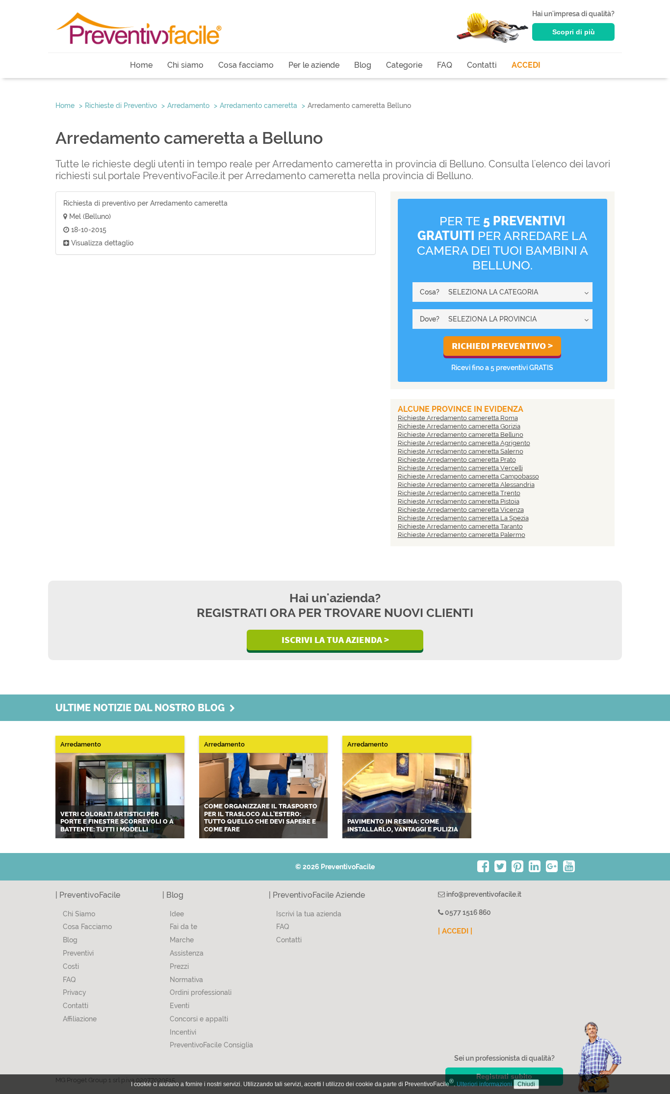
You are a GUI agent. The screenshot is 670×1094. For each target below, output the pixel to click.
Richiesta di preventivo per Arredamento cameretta (145, 203)
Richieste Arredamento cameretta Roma (458, 418)
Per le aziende (313, 65)
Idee (177, 914)
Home (141, 65)
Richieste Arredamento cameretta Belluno (460, 434)
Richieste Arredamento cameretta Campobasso (468, 476)
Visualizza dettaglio (101, 243)
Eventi (179, 1006)
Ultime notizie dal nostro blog (142, 708)
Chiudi (526, 1084)
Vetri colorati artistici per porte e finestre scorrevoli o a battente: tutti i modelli (117, 821)
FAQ (444, 65)
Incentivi (183, 1032)
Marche (182, 940)
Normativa (186, 980)
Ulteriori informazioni (484, 1084)
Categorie (404, 65)
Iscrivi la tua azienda (308, 914)
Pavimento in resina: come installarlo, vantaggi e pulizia (402, 825)
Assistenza (187, 953)
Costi (71, 966)
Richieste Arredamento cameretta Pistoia (458, 501)
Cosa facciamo (246, 65)
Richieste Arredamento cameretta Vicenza (461, 509)
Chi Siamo (79, 914)
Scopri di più (573, 32)
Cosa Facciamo (87, 927)
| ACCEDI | (455, 931)
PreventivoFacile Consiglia (211, 1045)
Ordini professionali (201, 992)
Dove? (429, 319)
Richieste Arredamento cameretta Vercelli (460, 468)
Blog (362, 65)
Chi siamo (185, 65)
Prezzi (179, 966)
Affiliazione (80, 1019)
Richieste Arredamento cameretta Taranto (460, 526)
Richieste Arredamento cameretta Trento (459, 493)
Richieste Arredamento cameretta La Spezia (463, 518)
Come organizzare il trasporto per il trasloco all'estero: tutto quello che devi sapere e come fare (260, 817)
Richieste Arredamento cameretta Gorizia (459, 426)
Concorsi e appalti (199, 1019)
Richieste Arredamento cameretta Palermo (461, 534)
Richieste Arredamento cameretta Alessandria (466, 484)
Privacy (74, 992)
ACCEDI (526, 65)
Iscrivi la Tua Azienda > (335, 639)
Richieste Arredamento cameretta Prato (457, 459)
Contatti (482, 65)
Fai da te (183, 927)
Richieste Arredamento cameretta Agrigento (464, 443)
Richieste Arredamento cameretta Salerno (460, 451)
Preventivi (78, 953)
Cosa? (429, 292)
